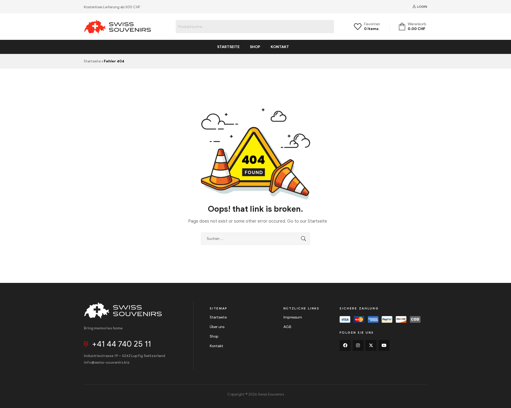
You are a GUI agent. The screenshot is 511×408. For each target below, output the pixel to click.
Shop (255, 47)
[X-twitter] (371, 345)
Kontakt (280, 47)
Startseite (228, 47)
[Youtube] (384, 345)
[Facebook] (345, 345)
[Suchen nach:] (255, 238)
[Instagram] (358, 345)
